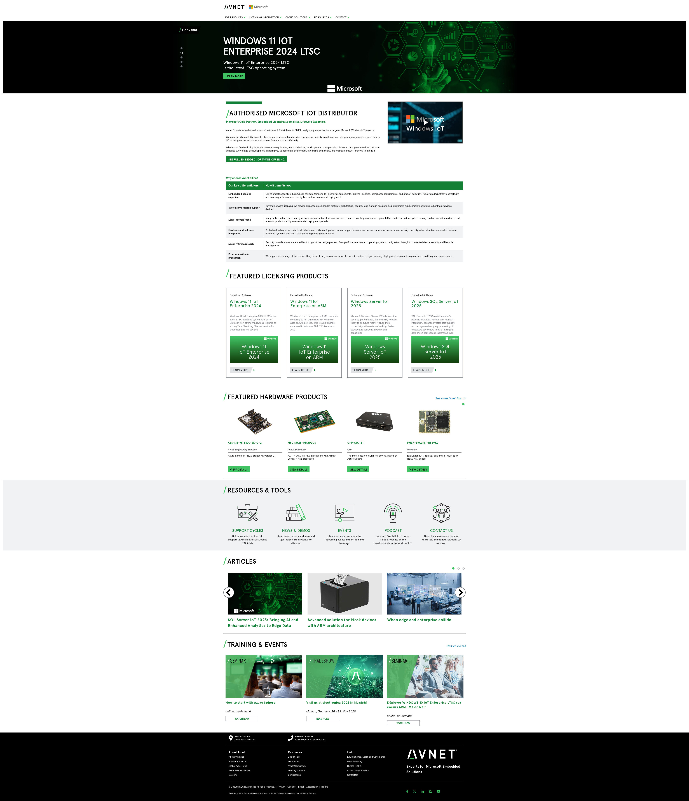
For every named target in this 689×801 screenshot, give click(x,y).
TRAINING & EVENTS (257, 644)
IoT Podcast (293, 761)
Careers (233, 775)
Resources (321, 17)
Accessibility (312, 787)
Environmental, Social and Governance (366, 757)
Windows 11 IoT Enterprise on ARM (308, 303)
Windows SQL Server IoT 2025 (435, 303)
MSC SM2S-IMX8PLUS (302, 442)
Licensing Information (264, 17)
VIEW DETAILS (239, 469)
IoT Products (234, 17)
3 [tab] (183, 57)
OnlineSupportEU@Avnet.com (310, 739)
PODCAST (393, 530)
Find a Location (242, 736)
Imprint (324, 787)
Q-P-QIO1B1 (355, 442)
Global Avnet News (238, 766)
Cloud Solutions (296, 17)
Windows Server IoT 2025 (370, 303)
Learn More (239, 370)
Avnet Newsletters (297, 766)
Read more (322, 718)
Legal (301, 787)
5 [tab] (183, 66)
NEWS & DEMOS (296, 530)
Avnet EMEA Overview (239, 770)
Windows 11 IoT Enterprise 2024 (245, 303)
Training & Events (296, 770)
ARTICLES (242, 561)
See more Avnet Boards (450, 398)
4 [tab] (183, 62)
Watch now (242, 718)
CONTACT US (441, 530)
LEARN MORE (234, 76)
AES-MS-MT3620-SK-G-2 (245, 442)
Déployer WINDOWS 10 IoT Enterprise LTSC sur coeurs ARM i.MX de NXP (424, 704)
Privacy (281, 787)
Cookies (291, 787)
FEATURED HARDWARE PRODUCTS (277, 396)
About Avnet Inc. (236, 757)
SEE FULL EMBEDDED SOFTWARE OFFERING (256, 159)
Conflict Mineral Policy (358, 770)
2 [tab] (183, 52)
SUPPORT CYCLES (247, 530)
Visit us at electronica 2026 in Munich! (336, 702)
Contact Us (352, 775)
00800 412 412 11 (304, 736)
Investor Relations (237, 761)
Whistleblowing (354, 761)
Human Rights (354, 766)
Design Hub (294, 757)
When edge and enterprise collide (419, 619)
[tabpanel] (344, 57)
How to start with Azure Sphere (250, 702)
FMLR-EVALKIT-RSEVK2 (422, 442)
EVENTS (344, 530)
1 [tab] (183, 48)
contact (341, 17)
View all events (456, 646)
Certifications (294, 775)
